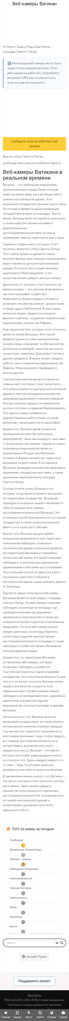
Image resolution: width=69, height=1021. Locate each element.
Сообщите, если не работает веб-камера (34, 144)
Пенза (13, 907)
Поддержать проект (34, 981)
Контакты (34, 995)
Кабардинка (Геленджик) (24, 869)
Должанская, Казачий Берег (26, 850)
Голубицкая (16, 840)
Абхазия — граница (20, 859)
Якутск (14, 926)
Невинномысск (18, 898)
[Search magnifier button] (61, 942)
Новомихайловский (21, 878)
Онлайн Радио (36, 956)
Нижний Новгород (20, 888)
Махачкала (16, 917)
